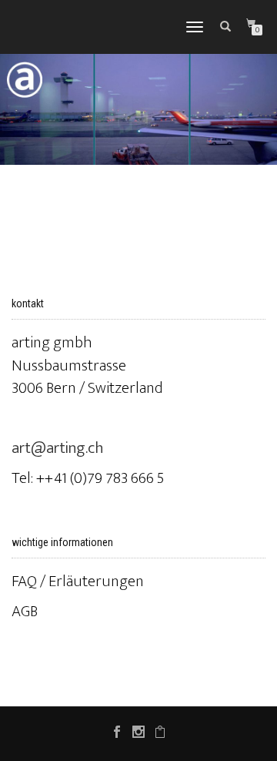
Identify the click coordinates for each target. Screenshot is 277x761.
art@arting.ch (58, 447)
